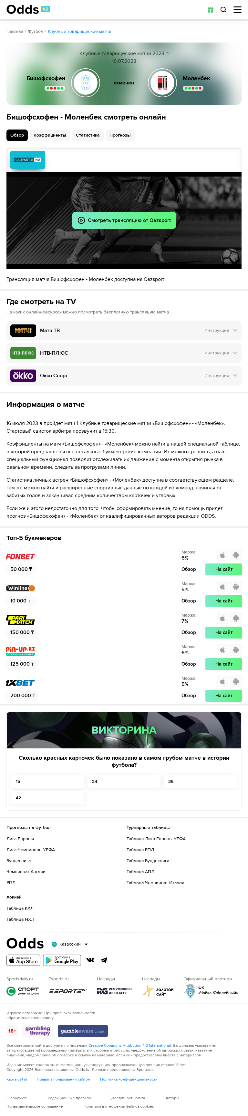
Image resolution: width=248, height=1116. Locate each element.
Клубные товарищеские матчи (79, 31)
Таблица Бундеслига (148, 860)
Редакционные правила (69, 1098)
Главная (14, 31)
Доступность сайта (128, 1098)
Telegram (103, 960)
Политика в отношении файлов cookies (119, 1106)
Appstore (23, 960)
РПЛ (11, 882)
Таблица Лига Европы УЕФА (156, 839)
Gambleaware (83, 1031)
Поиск (223, 10)
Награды (114, 991)
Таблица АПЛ (140, 871)
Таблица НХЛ (20, 919)
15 (18, 781)
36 (170, 781)
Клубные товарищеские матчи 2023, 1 (124, 53)
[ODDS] (28, 9)
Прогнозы (120, 135)
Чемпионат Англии (26, 871)
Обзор (17, 135)
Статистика (88, 135)
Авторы (172, 1098)
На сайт (223, 569)
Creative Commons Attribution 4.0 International (129, 1045)
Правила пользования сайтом (63, 1079)
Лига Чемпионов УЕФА (30, 849)
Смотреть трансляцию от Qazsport (27, 160)
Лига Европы (20, 839)
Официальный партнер (210, 991)
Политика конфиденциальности (129, 1079)
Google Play (62, 960)
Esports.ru (67, 991)
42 (18, 798)
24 (94, 781)
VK (90, 960)
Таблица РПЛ (140, 849)
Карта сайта (16, 1079)
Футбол (35, 31)
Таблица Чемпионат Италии (155, 882)
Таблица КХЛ (20, 908)
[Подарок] (210, 10)
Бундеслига (18, 860)
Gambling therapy (38, 1031)
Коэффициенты (50, 135)
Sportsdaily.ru (22, 991)
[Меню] (237, 9)
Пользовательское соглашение (34, 1106)
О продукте (16, 1098)
